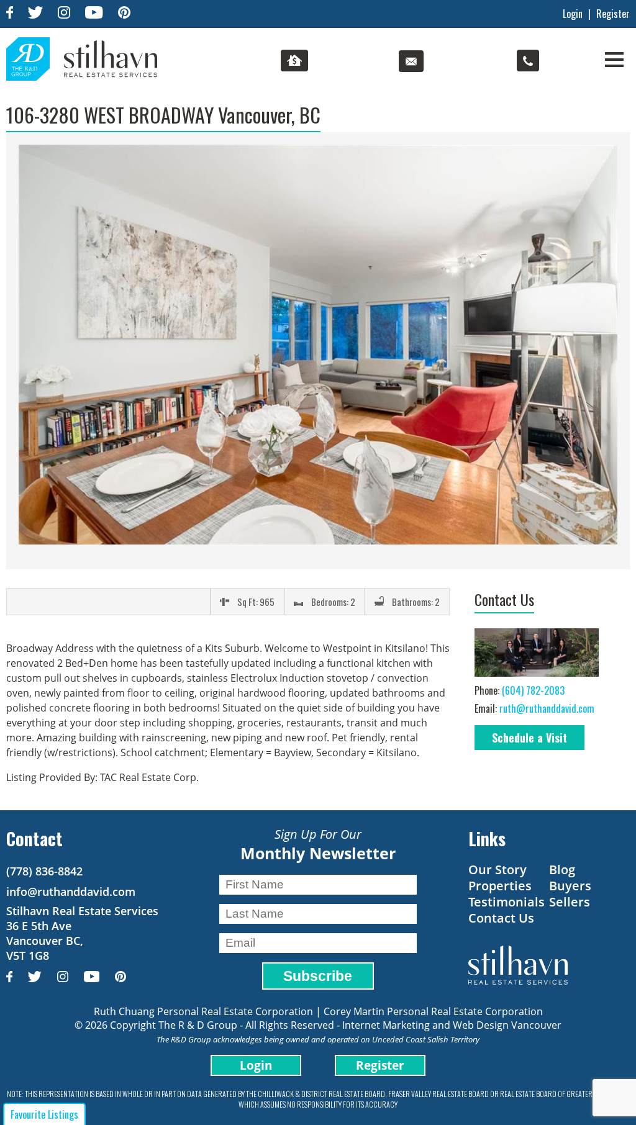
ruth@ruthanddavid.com (546, 708)
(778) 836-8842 (44, 871)
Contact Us (501, 918)
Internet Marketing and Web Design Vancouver (451, 1025)
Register (613, 13)
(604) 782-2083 (533, 690)
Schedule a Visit (529, 738)
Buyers (570, 885)
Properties (500, 885)
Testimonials (506, 901)
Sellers (569, 901)
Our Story (497, 869)
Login (573, 13)
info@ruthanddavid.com (70, 891)
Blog (562, 869)
